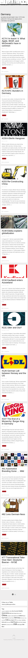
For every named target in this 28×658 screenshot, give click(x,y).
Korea (18, 620)
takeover (4, 624)
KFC (16, 620)
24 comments (6, 162)
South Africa (20, 622)
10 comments (6, 399)
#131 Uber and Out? (12, 327)
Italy (10, 620)
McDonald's (4, 622)
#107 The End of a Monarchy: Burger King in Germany (13, 421)
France (12, 617)
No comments (6, 588)
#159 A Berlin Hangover (13, 138)
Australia (16, 611)
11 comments (6, 351)
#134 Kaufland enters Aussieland (12, 281)
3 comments (5, 308)
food (8, 617)
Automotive (5, 613)
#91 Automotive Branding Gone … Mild (13, 469)
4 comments (5, 71)
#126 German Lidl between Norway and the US (14, 373)
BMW (10, 613)
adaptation (7, 611)
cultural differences (14, 615)
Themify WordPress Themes (18, 639)
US (12, 624)
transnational (8, 624)
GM (21, 617)
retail (12, 622)
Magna (20, 620)
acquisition (3, 611)
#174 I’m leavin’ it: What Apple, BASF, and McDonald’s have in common (13, 42)
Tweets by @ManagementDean (8, 604)
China (4, 615)
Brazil (13, 613)
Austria (21, 611)
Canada (20, 613)
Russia (16, 622)
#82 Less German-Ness (13, 514)
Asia (13, 611)
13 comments (6, 449)
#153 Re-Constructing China (12, 182)
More (4, 67)
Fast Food (4, 618)
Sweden (24, 622)
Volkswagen (19, 624)
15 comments (6, 495)
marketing (23, 620)
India (7, 620)
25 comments (6, 260)
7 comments (5, 211)
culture (20, 616)
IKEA (4, 620)
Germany (17, 617)
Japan (12, 620)
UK (11, 624)
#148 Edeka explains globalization (12, 232)
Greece (23, 617)
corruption (9, 615)
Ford (10, 617)
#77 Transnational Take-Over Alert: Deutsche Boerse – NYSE (13, 560)
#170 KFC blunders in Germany (12, 92)
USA (15, 624)
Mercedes (8, 622)
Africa (11, 611)
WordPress (10, 639)
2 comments (5, 538)
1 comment (5, 119)
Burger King (16, 613)
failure (24, 615)
